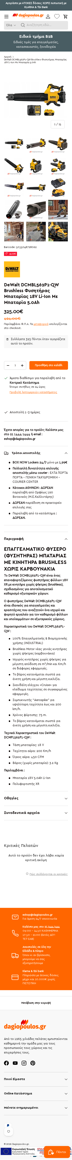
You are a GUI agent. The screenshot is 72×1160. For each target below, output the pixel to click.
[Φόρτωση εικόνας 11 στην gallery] (36, 209)
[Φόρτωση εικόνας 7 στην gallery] (14, 187)
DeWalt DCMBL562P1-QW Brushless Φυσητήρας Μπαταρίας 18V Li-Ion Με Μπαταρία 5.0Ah (35, 61)
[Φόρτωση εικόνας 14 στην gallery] (36, 231)
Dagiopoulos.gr (20, 1144)
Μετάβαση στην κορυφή (36, 1003)
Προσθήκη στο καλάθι (48, 365)
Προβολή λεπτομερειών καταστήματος (33, 392)
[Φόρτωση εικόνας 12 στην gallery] (58, 209)
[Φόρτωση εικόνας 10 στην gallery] (14, 209)
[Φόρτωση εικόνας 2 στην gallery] (36, 143)
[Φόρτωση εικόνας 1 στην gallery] (14, 143)
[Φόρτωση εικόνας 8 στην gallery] (36, 187)
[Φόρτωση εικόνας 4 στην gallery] (14, 165)
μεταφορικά (41, 324)
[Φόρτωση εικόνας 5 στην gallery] (36, 165)
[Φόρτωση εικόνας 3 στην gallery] (58, 143)
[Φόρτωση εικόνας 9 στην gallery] (58, 187)
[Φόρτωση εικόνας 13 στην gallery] (14, 231)
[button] (23, 25)
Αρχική (7, 57)
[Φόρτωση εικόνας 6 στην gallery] (58, 165)
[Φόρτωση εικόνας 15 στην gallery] (58, 231)
